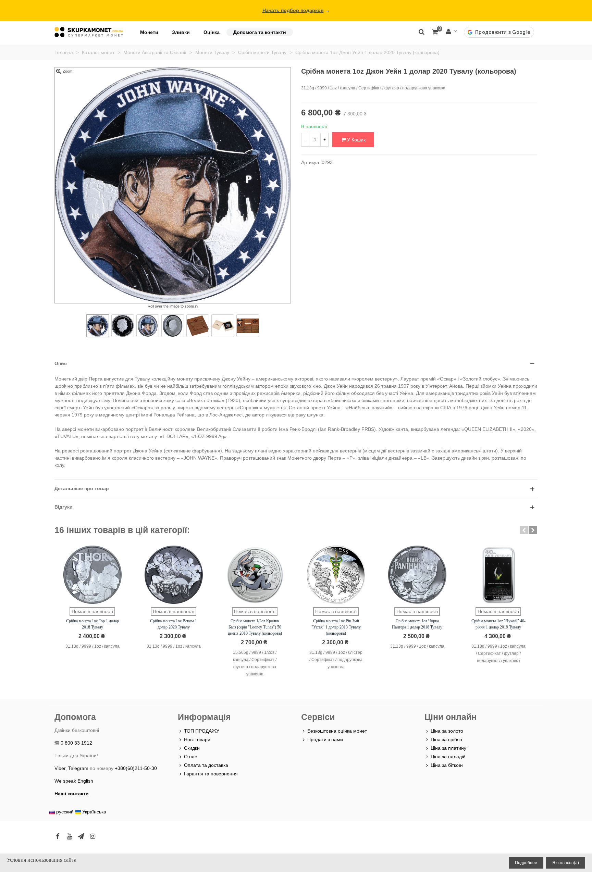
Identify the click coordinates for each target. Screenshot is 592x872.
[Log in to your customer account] (451, 32)
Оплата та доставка (206, 765)
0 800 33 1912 (76, 743)
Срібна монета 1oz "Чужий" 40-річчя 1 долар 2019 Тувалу (498, 624)
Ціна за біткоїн (447, 765)
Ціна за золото (447, 731)
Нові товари (197, 739)
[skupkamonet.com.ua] (88, 32)
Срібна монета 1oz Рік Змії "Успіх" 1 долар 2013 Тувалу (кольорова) (336, 627)
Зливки (181, 32)
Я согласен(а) (565, 862)
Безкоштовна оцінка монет (337, 731)
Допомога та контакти (259, 32)
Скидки (192, 748)
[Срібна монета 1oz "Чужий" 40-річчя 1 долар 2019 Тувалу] (498, 575)
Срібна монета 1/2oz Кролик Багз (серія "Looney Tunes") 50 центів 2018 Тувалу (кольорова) (255, 627)
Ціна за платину (448, 748)
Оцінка (212, 32)
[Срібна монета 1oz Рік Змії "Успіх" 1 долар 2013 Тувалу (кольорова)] (336, 575)
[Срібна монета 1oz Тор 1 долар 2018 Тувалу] (92, 575)
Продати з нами (325, 739)
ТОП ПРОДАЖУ (201, 731)
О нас (190, 756)
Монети (149, 32)
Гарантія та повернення (211, 773)
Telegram (78, 768)
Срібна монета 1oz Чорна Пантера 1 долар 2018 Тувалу (417, 624)
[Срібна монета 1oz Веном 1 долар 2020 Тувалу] (174, 575)
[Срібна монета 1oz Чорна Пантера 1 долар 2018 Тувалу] (417, 575)
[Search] (421, 31)
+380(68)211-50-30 (136, 768)
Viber (59, 768)
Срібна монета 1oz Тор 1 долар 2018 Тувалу (92, 624)
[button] (524, 530)
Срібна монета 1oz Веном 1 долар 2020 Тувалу (173, 624)
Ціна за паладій (448, 756)
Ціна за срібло (446, 739)
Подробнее (526, 862)
